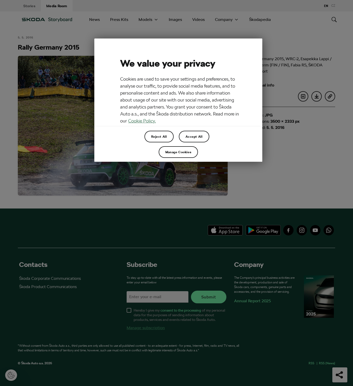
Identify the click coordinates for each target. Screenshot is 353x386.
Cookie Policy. (142, 120)
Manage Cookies (178, 152)
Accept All (194, 136)
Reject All (159, 136)
